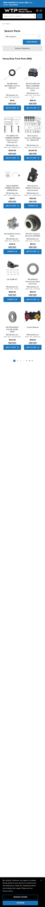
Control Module (33, 327)
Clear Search (31, 42)
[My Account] (37, 10)
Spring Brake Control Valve (12, 235)
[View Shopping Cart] (39, 16)
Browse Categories (22, 48)
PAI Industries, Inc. (12, 95)
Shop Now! (13, 5)
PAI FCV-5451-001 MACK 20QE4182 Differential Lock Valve (33, 87)
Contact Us (33, 206)
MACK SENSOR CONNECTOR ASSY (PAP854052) (12, 188)
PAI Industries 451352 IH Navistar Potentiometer (32, 188)
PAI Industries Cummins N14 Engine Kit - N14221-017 (33, 138)
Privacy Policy (8, 891)
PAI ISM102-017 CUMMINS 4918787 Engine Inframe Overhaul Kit (12, 139)
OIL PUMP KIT (12, 279)
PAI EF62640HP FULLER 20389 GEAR (12, 329)
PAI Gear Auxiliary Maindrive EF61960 (32, 235)
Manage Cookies (20, 897)
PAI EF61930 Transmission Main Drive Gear (32, 281)
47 (26, 361)
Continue (20, 903)
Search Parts (12, 31)
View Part (12, 103)
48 (29, 361)
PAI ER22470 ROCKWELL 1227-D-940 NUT (12, 86)
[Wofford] (18, 10)
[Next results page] (32, 360)
